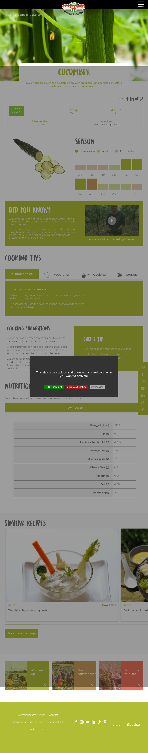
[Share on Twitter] (137, 99)
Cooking (99, 274)
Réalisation (119, 725)
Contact (53, 715)
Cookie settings (37, 729)
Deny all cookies (77, 387)
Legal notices (18, 722)
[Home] (74, 14)
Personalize (97, 387)
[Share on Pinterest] (141, 99)
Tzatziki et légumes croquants (27, 610)
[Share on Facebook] (127, 99)
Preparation (61, 274)
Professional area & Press (31, 715)
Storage (131, 274)
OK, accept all (55, 387)
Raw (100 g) (74, 407)
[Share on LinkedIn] (132, 99)
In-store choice (21, 274)
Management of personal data (47, 722)
